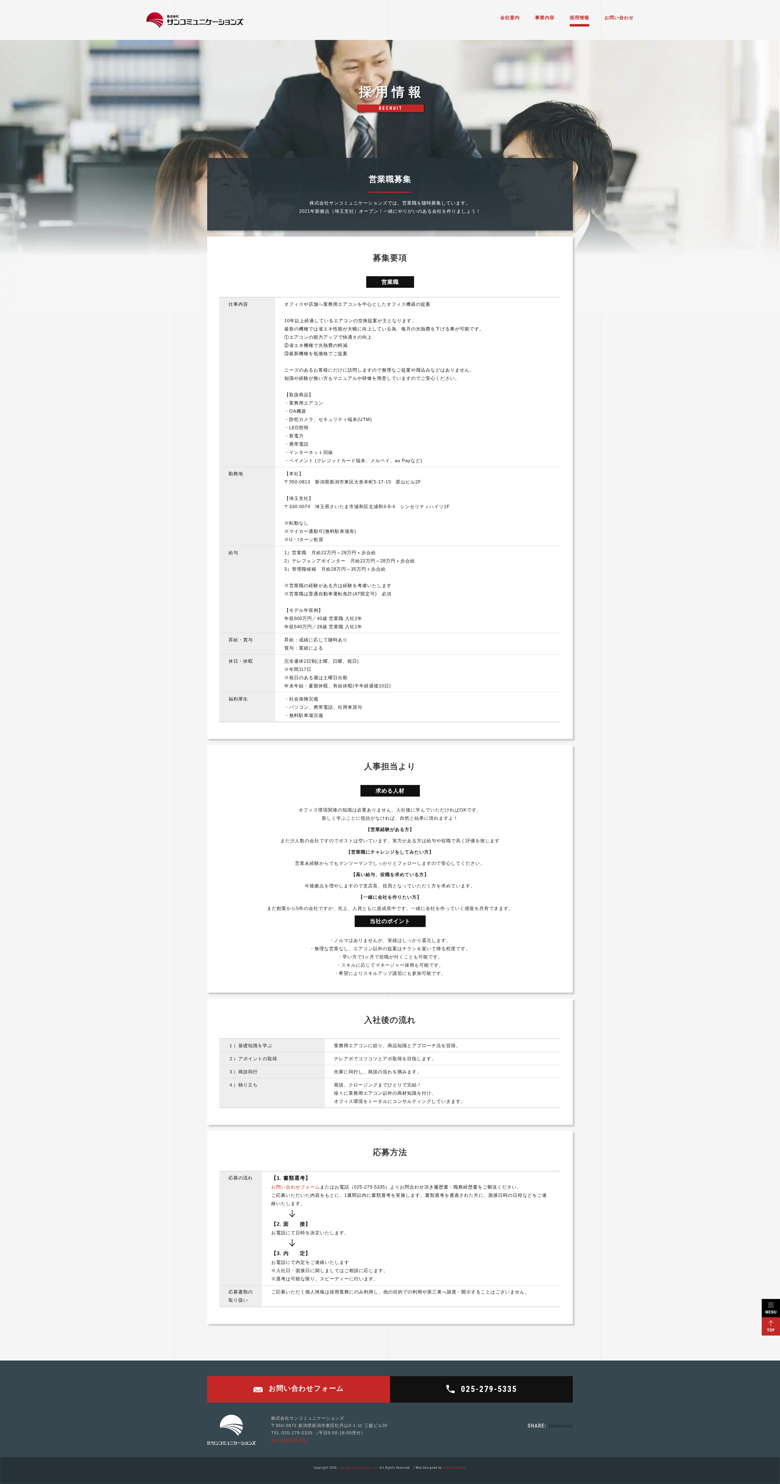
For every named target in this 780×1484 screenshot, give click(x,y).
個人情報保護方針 (289, 1440)
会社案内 (510, 17)
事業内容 (545, 17)
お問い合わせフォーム (295, 1187)
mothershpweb (453, 1468)
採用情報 (579, 17)
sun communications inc (358, 1468)
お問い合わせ (619, 17)
